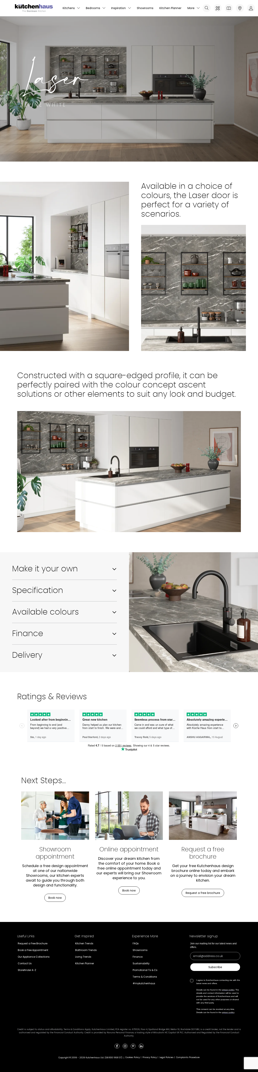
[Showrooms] (240, 8)
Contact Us (25, 963)
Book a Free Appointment (33, 950)
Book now (55, 898)
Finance (138, 956)
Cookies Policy (132, 1057)
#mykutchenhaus (144, 983)
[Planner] (218, 8)
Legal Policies (166, 1057)
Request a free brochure (203, 893)
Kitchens (69, 8)
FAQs (136, 943)
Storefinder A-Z (27, 970)
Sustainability (141, 963)
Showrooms (145, 8)
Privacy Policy (150, 1057)
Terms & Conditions (145, 976)
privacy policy (228, 990)
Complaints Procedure (188, 1057)
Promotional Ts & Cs (145, 970)
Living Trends (83, 956)
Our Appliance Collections (34, 956)
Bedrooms (93, 8)
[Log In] (251, 8)
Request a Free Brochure (32, 943)
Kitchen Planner (170, 8)
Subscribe (215, 967)
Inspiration (118, 8)
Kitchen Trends (84, 943)
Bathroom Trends (86, 950)
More (191, 8)
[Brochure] (229, 8)
